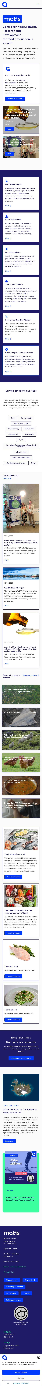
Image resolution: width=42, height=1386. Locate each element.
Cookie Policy (16, 1383)
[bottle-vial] (8, 69)
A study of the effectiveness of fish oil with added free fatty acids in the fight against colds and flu (20, 113)
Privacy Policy (25, 1383)
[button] (39, 1357)
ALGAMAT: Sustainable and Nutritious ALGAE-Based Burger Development (19, 690)
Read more (9, 1141)
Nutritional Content (13, 1300)
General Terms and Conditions (15, 1267)
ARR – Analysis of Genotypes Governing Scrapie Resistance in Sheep (20, 736)
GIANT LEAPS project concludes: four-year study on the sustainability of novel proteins (20, 543)
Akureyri (7, 1343)
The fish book (30, 1280)
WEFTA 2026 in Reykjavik (14, 588)
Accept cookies (21, 1372)
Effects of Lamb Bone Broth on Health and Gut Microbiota (19, 781)
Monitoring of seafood (14, 1287)
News (7, 124)
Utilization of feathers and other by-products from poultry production (19, 759)
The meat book (11, 1280)
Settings (21, 1378)
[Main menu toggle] (37, 4)
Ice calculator (11, 1293)
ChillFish (27, 1293)
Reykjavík (7, 1332)
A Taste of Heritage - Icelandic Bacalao (20, 712)
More (9, 129)
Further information (15, 99)
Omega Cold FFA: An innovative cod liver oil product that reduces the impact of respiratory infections (21, 805)
